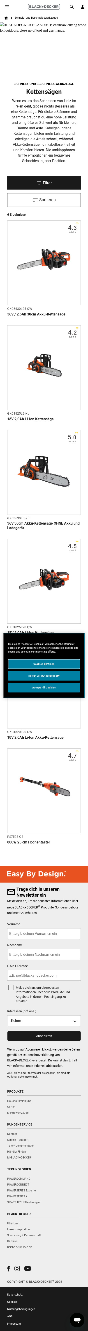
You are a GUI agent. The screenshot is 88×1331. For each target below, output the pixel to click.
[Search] (71, 7)
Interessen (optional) (21, 1011)
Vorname (13, 924)
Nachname (15, 945)
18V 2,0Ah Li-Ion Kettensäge (30, 419)
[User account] (82, 7)
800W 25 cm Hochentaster (28, 842)
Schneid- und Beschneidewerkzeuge (36, 17)
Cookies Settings (44, 664)
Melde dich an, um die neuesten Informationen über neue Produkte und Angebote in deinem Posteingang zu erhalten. (43, 994)
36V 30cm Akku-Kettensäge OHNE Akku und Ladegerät (43, 525)
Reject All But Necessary (44, 675)
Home (6, 18)
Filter (47, 182)
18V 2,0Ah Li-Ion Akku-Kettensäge (35, 737)
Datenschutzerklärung (38, 1055)
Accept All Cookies (44, 687)
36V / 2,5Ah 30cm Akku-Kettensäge (36, 314)
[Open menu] (7, 7)
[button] (8, 1268)
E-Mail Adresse (17, 966)
